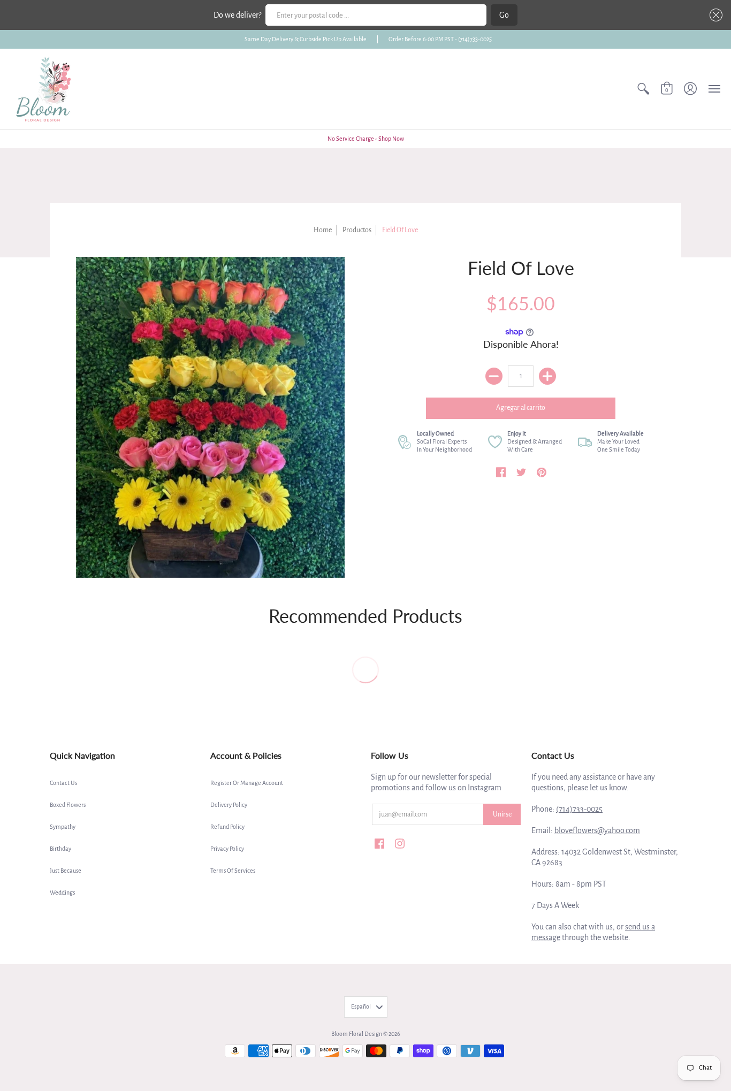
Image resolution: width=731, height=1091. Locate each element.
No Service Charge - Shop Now (366, 138)
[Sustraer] (493, 376)
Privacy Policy (227, 848)
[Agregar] (547, 376)
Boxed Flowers (68, 805)
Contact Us (63, 783)
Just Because (65, 870)
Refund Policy (227, 826)
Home (323, 230)
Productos (356, 230)
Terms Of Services (232, 870)
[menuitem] (643, 89)
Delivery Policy (228, 805)
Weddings (62, 892)
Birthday (60, 848)
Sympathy (62, 826)
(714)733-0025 (579, 809)
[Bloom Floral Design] (45, 89)
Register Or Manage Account (246, 783)
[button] (713, 15)
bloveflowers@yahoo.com (597, 830)
